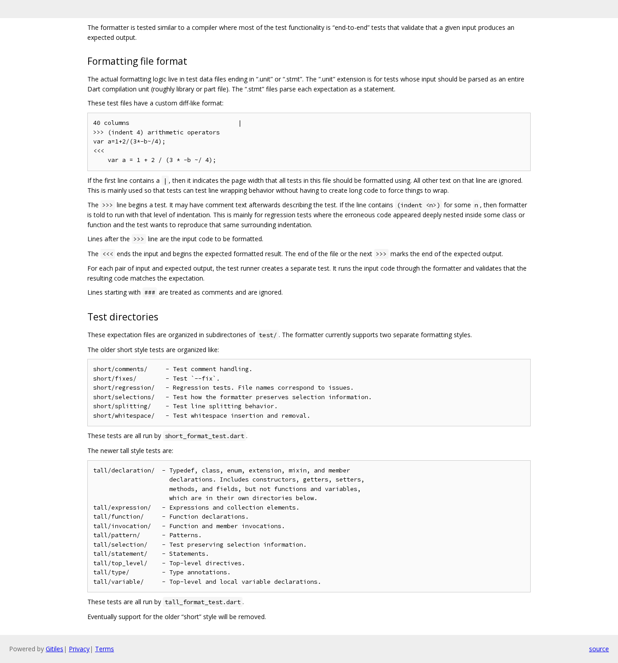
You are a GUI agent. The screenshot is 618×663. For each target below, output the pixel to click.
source (599, 648)
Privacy (79, 648)
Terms (104, 648)
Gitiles (54, 648)
